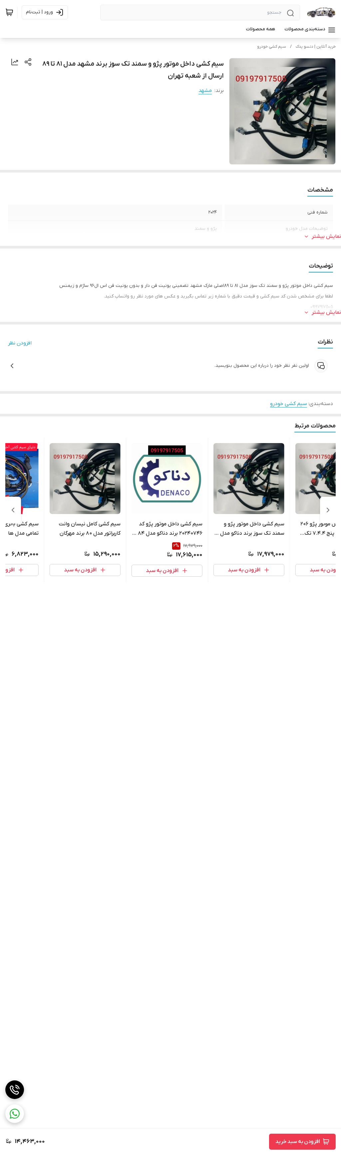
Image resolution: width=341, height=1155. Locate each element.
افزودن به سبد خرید (297, 1141)
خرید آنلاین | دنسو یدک (316, 46)
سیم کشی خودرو (271, 46)
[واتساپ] (14, 1113)
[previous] (328, 510)
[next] (13, 510)
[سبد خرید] (9, 12)
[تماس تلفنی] (14, 1089)
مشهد (205, 90)
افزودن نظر (20, 343)
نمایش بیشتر (326, 236)
